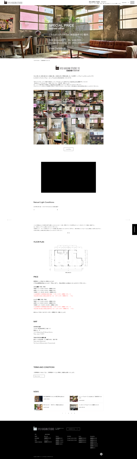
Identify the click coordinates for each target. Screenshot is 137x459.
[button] (132, 2)
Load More (68, 149)
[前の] (9, 220)
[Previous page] (62, 413)
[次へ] (128, 220)
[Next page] (74, 413)
